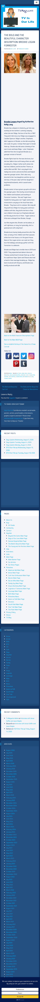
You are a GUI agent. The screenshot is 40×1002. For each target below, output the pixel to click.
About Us (9, 520)
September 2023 (11, 842)
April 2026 (9, 760)
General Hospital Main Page (17, 541)
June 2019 (9, 974)
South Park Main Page (15, 604)
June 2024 (9, 818)
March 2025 (10, 795)
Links (8, 554)
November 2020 (11, 932)
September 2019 (11, 969)
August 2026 (10, 750)
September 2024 (11, 811)
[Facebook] (8, 356)
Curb (7, 649)
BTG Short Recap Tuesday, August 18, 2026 (20, 453)
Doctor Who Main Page (15, 580)
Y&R (7, 699)
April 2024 (9, 824)
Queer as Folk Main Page (16, 599)
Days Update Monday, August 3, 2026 (18, 445)
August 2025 (10, 782)
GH (7, 668)
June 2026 (9, 755)
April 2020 (9, 950)
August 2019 (10, 971)
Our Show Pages (13, 564)
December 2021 (11, 898)
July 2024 (9, 816)
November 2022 (11, 869)
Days (8, 652)
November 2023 (11, 837)
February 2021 (11, 924)
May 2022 (9, 884)
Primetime (9, 567)
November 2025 (11, 774)
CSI (7, 647)
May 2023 (9, 853)
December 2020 (11, 929)
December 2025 (11, 771)
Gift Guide (11, 525)
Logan (6, 378)
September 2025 (11, 779)
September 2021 (11, 906)
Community (9, 528)
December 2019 (11, 961)
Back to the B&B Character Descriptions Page (19, 335)
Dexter (8, 657)
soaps (10, 378)
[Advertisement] (20, 96)
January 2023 (10, 863)
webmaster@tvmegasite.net (13, 418)
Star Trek (9, 694)
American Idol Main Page (16, 570)
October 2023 (10, 840)
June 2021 (9, 913)
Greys (8, 670)
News (8, 683)
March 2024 (10, 826)
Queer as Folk (10, 689)
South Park (10, 691)
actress (19, 373)
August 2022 (10, 876)
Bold (26, 373)
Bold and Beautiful (15, 375)
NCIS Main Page (13, 594)
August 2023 (10, 845)
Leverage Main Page (15, 591)
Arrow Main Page (14, 572)
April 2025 (9, 792)
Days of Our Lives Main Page (17, 538)
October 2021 (10, 903)
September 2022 (11, 874)
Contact (8, 530)
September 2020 (11, 937)
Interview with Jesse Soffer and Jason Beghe (20, 719)
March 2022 (10, 890)
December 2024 (11, 803)
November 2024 (11, 805)
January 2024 (10, 832)
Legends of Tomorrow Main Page (19, 588)
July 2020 (9, 942)
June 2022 (9, 882)
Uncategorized (11, 697)
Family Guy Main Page (15, 583)
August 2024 (10, 813)
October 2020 (10, 934)
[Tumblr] (24, 363)
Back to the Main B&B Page (13, 339)
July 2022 (9, 879)
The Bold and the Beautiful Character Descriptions (29, 387)
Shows (8, 615)
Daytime (6, 377)
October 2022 (10, 871)
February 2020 (11, 956)
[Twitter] (24, 356)
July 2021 (9, 911)
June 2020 (9, 945)
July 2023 (9, 848)
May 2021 (9, 916)
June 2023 (9, 850)
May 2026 (9, 758)
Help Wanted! (8, 410)
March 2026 (10, 763)
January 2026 (10, 768)
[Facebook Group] (16, 356)
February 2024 (11, 829)
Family (8, 662)
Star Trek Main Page (15, 607)
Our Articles (12, 562)
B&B (11, 373)
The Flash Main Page (15, 609)
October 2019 (10, 966)
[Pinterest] (16, 363)
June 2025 (9, 787)
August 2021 (10, 908)
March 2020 (10, 953)
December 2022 (11, 866)
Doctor (8, 660)
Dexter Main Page (14, 578)
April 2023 (9, 855)
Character (32, 375)
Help (7, 549)
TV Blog (8, 617)
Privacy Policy (10, 612)
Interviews (9, 551)
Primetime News (13, 596)
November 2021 (11, 900)
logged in (12, 398)
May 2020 (9, 948)
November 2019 (11, 964)
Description (12, 377)
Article (8, 639)
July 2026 (9, 753)
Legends (9, 673)
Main (7, 678)
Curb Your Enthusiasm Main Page (19, 575)
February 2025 (11, 797)
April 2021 (9, 919)
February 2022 (11, 892)
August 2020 (10, 940)
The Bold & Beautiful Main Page (18, 543)
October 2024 (10, 808)
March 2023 (10, 858)
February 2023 (11, 861)
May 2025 (9, 790)
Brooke (23, 375)
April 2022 (9, 887)
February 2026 (11, 766)
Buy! (7, 522)
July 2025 (9, 784)
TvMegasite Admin (23, 49)
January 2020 (10, 958)
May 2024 (9, 821)
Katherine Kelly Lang (28, 377)
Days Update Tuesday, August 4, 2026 (18, 442)
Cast (27, 375)
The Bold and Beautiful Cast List (9, 387)
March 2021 (10, 921)
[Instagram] (31, 356)
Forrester (19, 377)
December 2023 (11, 834)
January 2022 (10, 895)
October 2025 (10, 776)
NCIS (7, 681)
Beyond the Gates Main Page (17, 536)
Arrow (8, 636)
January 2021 (10, 927)
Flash (8, 665)
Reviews (11, 601)
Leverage (9, 676)
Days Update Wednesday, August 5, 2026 (19, 439)
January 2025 (10, 800)
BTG (7, 644)
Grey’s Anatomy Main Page (17, 586)
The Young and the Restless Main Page (21, 546)
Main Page (9, 557)
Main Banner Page (14, 559)
